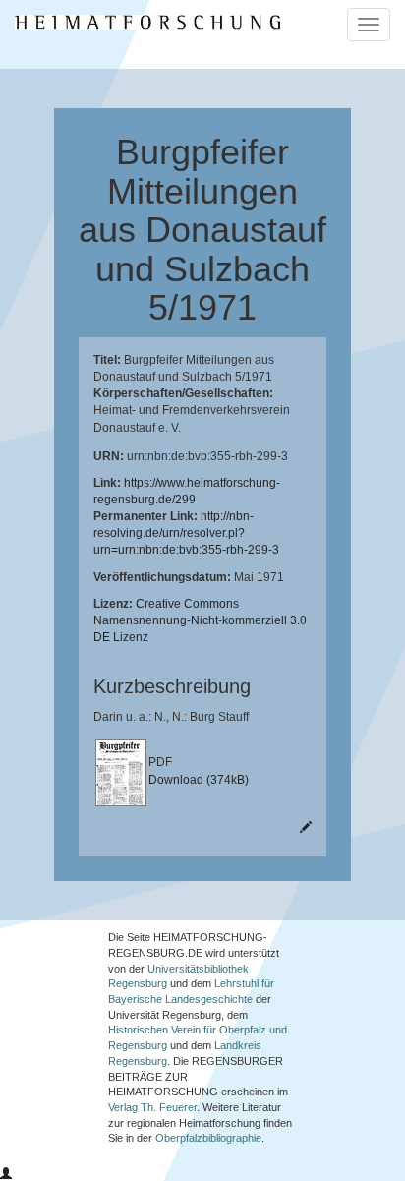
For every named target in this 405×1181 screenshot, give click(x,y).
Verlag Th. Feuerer (152, 1107)
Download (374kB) (198, 780)
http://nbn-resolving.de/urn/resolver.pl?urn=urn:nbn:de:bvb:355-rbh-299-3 (186, 533)
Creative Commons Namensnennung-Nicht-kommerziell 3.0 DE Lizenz (200, 620)
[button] (6, 1174)
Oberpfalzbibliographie (208, 1138)
